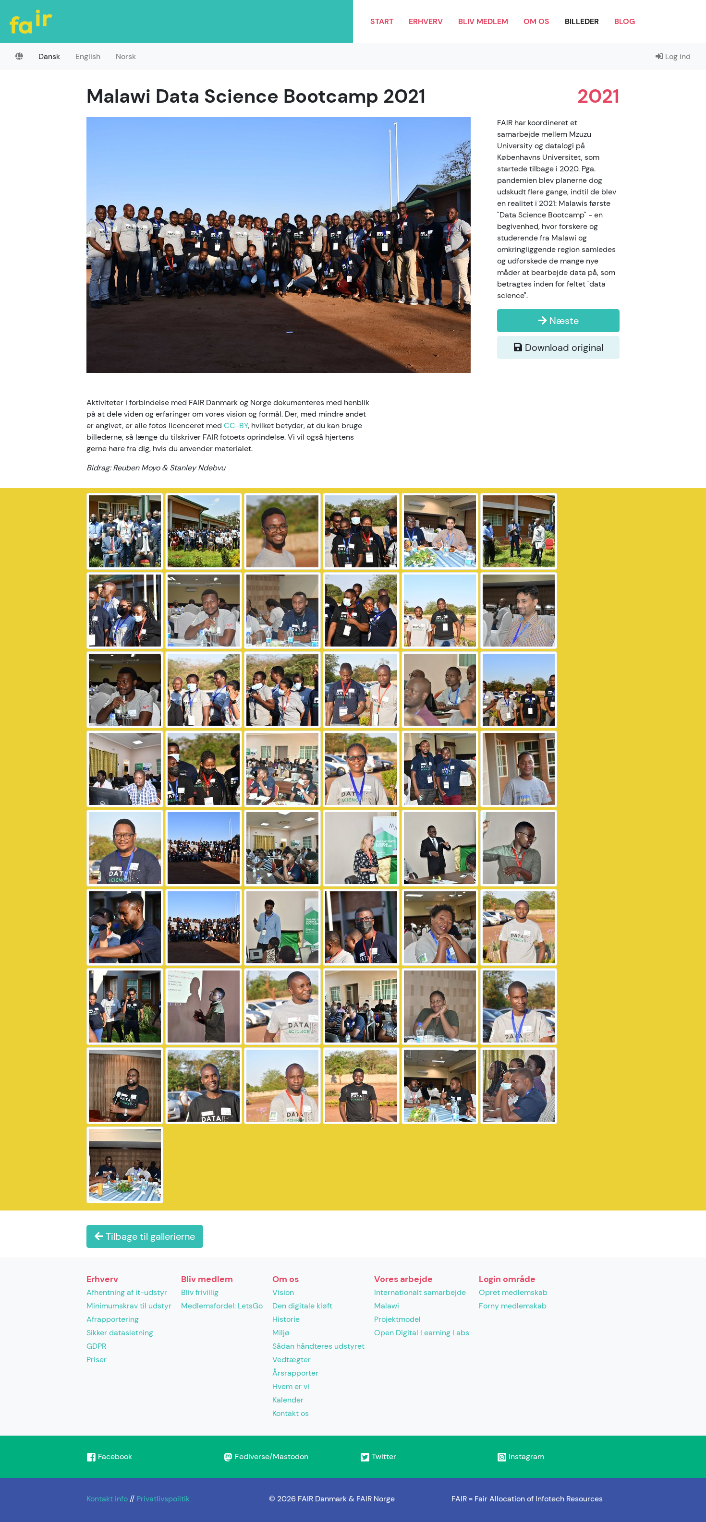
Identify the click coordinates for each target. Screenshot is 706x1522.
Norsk (126, 56)
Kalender (288, 1400)
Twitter (383, 1456)
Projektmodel (397, 1319)
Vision (283, 1292)
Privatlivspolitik (163, 1499)
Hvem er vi (290, 1386)
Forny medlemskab (513, 1306)
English (87, 56)
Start (381, 21)
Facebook (114, 1456)
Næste (563, 320)
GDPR (96, 1346)
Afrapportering (112, 1319)
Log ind (677, 56)
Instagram (525, 1456)
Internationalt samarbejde (420, 1292)
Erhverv (426, 21)
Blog (624, 21)
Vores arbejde (403, 1279)
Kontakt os (290, 1413)
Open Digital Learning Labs (421, 1333)
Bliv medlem (483, 21)
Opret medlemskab (513, 1292)
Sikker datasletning (119, 1333)
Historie (286, 1319)
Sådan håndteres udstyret (318, 1346)
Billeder (582, 21)
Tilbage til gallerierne (149, 1236)
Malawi (386, 1306)
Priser (96, 1359)
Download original (563, 347)
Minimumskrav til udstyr (128, 1306)
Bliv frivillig (200, 1292)
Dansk (49, 56)
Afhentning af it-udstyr (126, 1292)
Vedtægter (291, 1359)
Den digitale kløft (302, 1306)
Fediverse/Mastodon (270, 1456)
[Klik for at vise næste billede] (278, 244)
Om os (536, 21)
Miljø (281, 1333)
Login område (507, 1279)
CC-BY (236, 425)
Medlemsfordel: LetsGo (222, 1306)
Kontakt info (107, 1499)
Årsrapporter (295, 1373)
